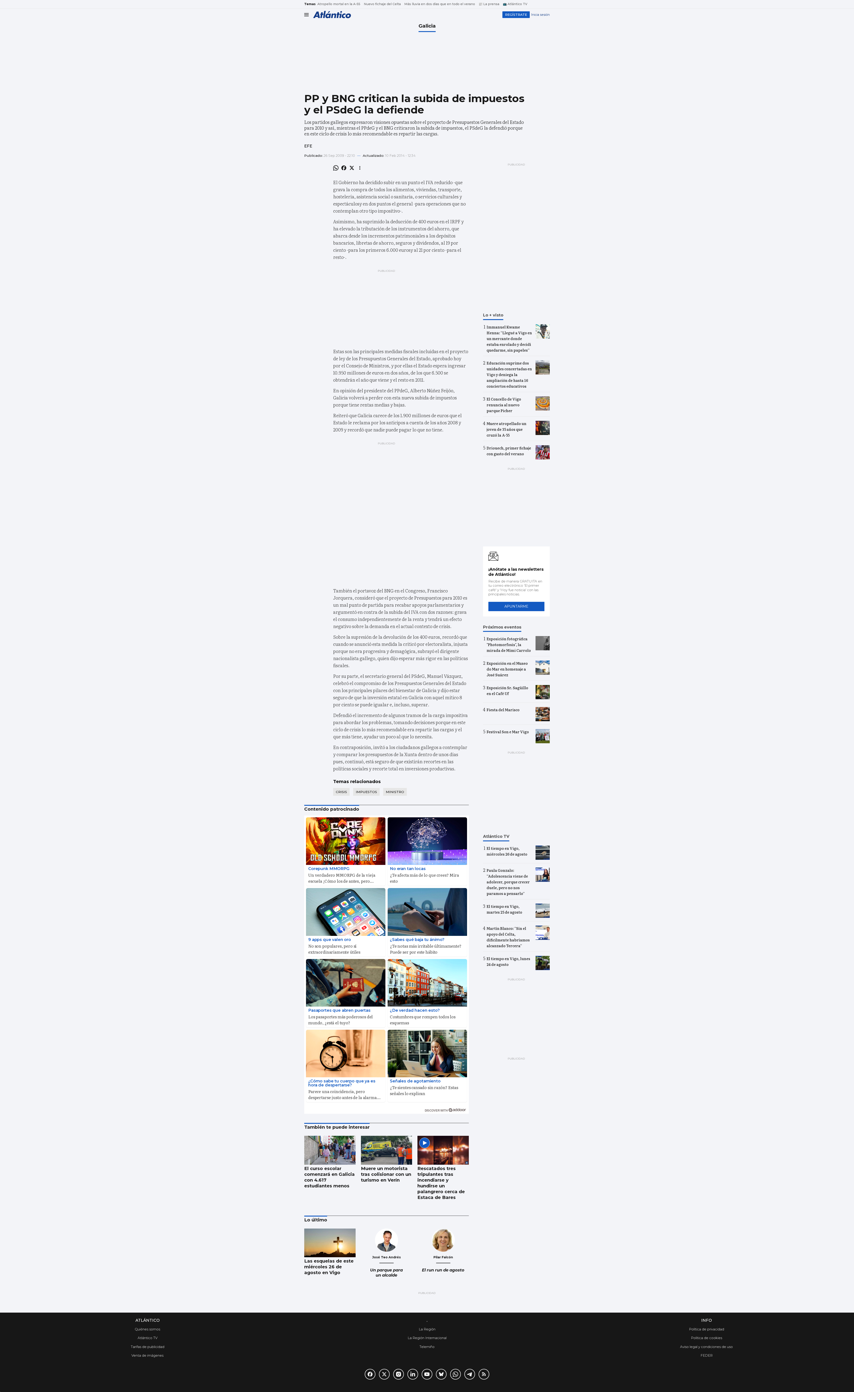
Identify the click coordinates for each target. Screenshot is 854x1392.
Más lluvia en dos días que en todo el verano (439, 4)
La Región (427, 1329)
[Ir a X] (384, 1374)
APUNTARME (516, 606)
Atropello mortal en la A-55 (338, 4)
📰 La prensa (489, 4)
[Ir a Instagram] (398, 1374)
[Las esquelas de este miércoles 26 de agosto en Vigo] (330, 1243)
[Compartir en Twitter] (351, 168)
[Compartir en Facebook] (343, 168)
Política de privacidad (706, 1329)
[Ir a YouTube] (427, 1374)
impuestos (366, 792)
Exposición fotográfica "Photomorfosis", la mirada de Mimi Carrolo (509, 644)
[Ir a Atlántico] (332, 14)
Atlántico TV (147, 1338)
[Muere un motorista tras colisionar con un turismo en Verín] (386, 1150)
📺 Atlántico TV (515, 4)
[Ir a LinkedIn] (412, 1374)
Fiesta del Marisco (503, 709)
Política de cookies (706, 1338)
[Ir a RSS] (484, 1374)
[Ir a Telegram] (469, 1374)
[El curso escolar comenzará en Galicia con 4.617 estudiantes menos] (330, 1150)
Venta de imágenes (147, 1355)
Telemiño (427, 1347)
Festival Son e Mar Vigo (508, 731)
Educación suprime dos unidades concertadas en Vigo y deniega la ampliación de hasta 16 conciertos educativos (509, 374)
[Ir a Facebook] (370, 1374)
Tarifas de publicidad (147, 1347)
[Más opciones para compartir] (360, 168)
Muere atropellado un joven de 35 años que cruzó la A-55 (506, 429)
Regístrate (516, 14)
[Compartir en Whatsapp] (335, 168)
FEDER (707, 1355)
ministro (395, 792)
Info (706, 1320)
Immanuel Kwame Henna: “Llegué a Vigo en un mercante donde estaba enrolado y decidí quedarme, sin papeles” (509, 338)
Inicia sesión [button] (540, 15)
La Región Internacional (427, 1338)
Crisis (341, 792)
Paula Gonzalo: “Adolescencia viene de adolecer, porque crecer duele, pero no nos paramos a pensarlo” (508, 882)
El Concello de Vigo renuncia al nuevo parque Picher (504, 404)
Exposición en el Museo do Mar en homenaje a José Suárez (507, 669)
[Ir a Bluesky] (441, 1374)
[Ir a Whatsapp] (455, 1374)
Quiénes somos (147, 1329)
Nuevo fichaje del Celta (382, 4)
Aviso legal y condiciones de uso (706, 1347)
